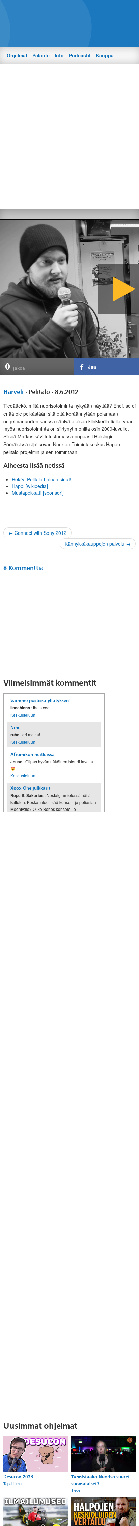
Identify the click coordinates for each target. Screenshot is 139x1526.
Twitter (72, 10)
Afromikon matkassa (32, 754)
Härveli (13, 392)
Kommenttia (23, 568)
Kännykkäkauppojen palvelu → (98, 543)
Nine (15, 727)
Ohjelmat (17, 55)
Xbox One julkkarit (30, 788)
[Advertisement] (69, 136)
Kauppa (105, 55)
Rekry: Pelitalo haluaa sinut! (41, 479)
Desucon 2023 (18, 1477)
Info (59, 55)
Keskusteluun (22, 715)
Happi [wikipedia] (30, 486)
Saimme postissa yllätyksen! (40, 700)
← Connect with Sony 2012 (37, 532)
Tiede (75, 1490)
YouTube (83, 10)
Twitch (95, 10)
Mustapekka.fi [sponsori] (38, 492)
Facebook (60, 10)
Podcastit (80, 55)
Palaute (41, 55)
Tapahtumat (13, 1483)
